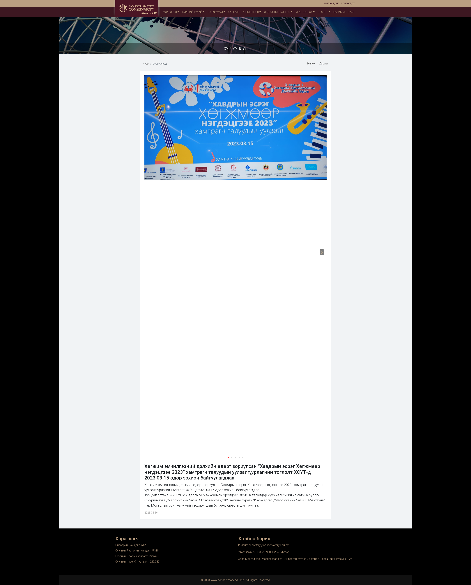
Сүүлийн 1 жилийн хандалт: (132, 561)
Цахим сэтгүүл (343, 11)
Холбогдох (348, 3)
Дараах (323, 63)
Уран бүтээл (304, 11)
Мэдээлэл (170, 11)
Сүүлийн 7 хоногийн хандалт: (133, 550)
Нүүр (146, 63)
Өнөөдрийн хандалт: (128, 545)
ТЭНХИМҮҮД (215, 11)
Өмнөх (311, 63)
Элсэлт (323, 11)
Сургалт (234, 11)
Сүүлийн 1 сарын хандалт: (132, 556)
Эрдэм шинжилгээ (277, 11)
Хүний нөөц (251, 11)
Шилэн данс (331, 3)
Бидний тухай (192, 11)
